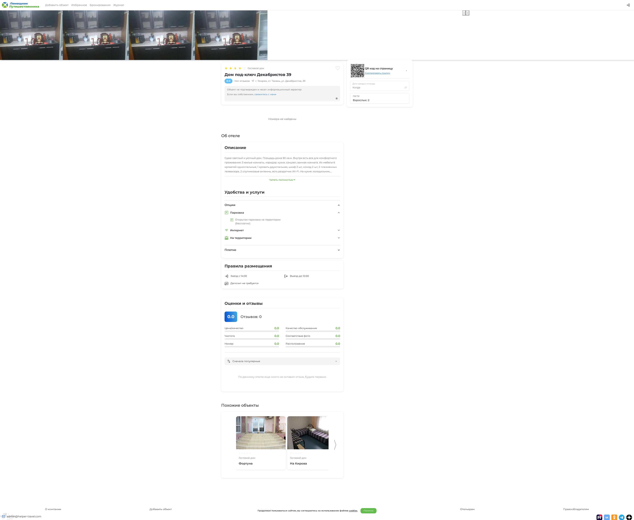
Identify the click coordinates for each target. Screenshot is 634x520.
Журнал (118, 5)
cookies (353, 510)
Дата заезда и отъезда (363, 84)
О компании (53, 509)
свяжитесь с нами (265, 94)
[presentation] (464, 12)
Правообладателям (576, 509)
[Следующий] (335, 445)
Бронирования (100, 5)
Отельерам (467, 509)
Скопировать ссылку (377, 73)
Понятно (368, 510)
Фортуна (246, 463)
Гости (356, 96)
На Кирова (298, 463)
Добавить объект (57, 5)
